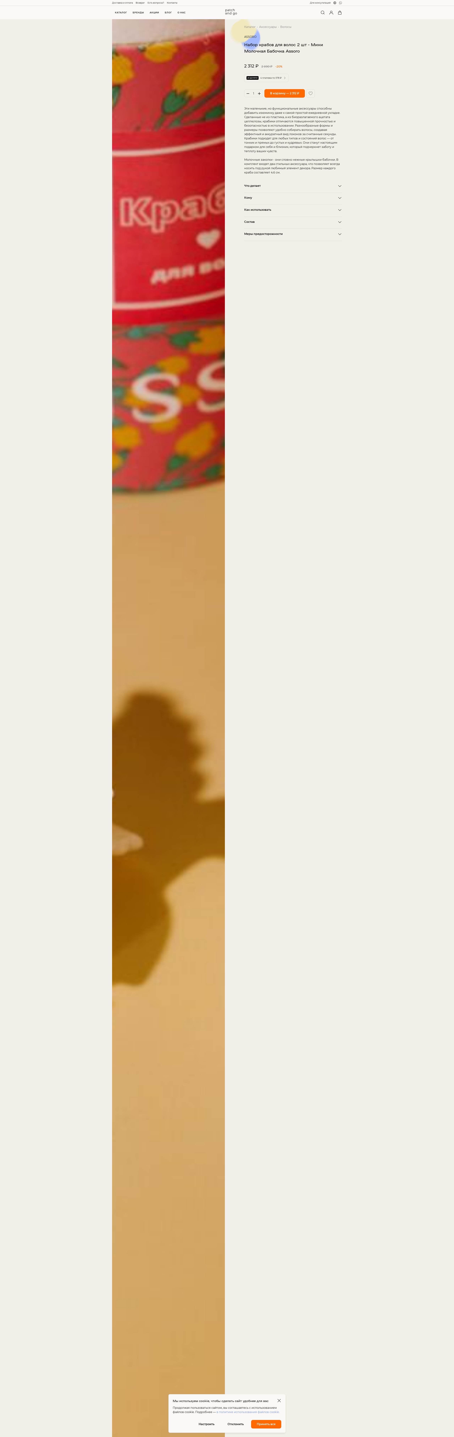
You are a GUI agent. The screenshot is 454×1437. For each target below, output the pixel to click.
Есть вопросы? (156, 2)
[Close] (279, 1400)
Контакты (172, 2)
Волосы (286, 27)
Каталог (250, 27)
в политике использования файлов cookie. (248, 1412)
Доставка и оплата (122, 2)
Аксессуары (268, 27)
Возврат (140, 2)
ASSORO (250, 37)
